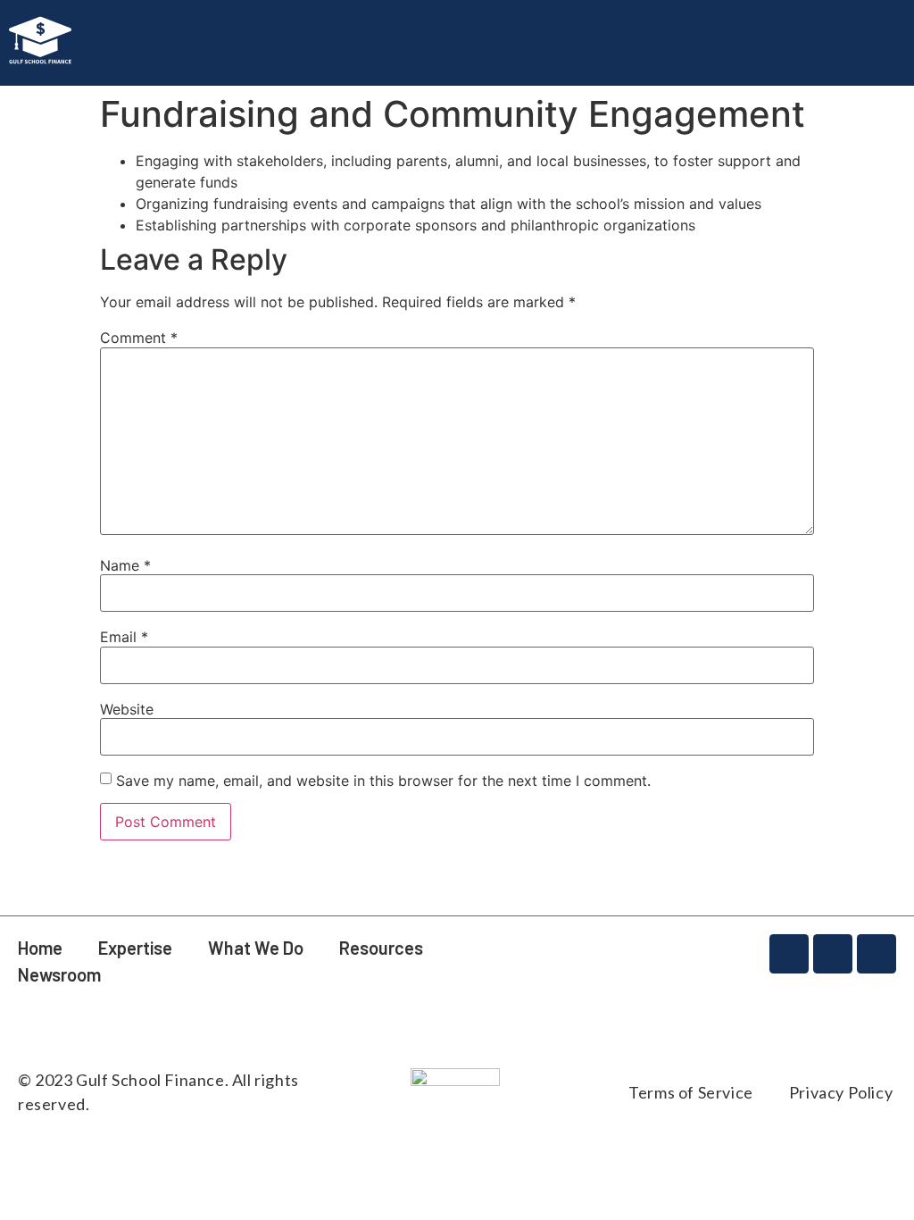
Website (127, 709)
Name (125, 565)
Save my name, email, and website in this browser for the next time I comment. (383, 780)
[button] (739, 23)
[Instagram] (789, 953)
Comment (139, 337)
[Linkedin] (876, 953)
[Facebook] (832, 953)
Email (124, 637)
